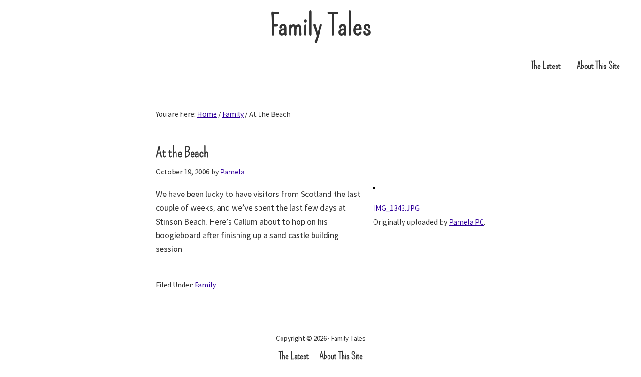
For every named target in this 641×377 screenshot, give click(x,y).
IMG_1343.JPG (396, 207)
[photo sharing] (374, 193)
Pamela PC (466, 221)
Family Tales (321, 26)
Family (205, 284)
